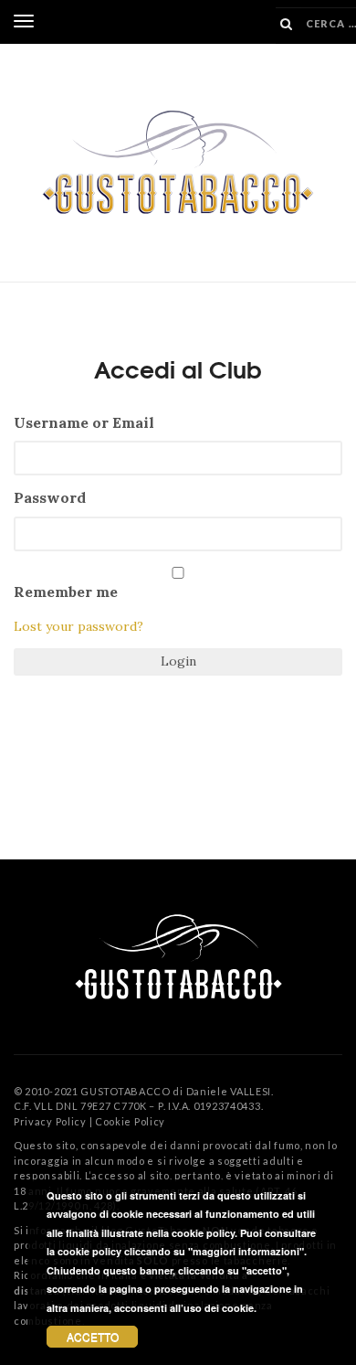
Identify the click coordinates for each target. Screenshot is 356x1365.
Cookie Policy (130, 1121)
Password (50, 497)
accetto (93, 1336)
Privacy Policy (50, 1121)
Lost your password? (78, 626)
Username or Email (84, 422)
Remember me (66, 591)
